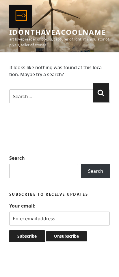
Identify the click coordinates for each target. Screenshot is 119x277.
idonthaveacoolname (57, 32)
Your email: (22, 206)
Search (17, 158)
